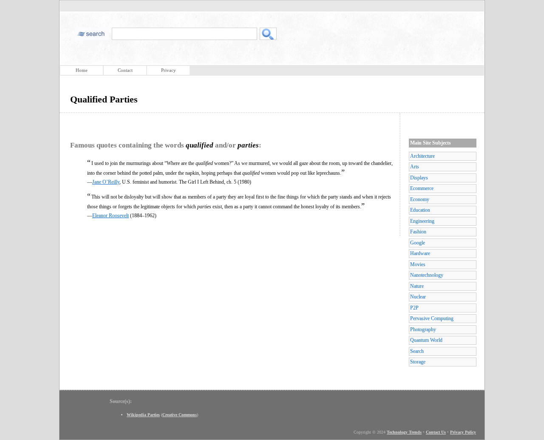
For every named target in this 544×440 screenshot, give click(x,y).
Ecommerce (422, 188)
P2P (414, 308)
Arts (414, 167)
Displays (419, 178)
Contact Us (436, 432)
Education (420, 210)
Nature (417, 286)
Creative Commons (179, 414)
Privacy (168, 70)
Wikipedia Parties (143, 414)
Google (417, 243)
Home (82, 70)
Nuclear (418, 297)
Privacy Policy (463, 432)
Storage (417, 362)
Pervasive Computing (431, 318)
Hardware (420, 253)
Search (417, 351)
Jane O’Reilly (105, 182)
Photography (423, 329)
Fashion (418, 232)
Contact (125, 70)
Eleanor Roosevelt (110, 216)
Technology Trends (404, 432)
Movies (417, 264)
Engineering (422, 221)
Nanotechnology (426, 275)
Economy (419, 199)
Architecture (422, 156)
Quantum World (426, 340)
